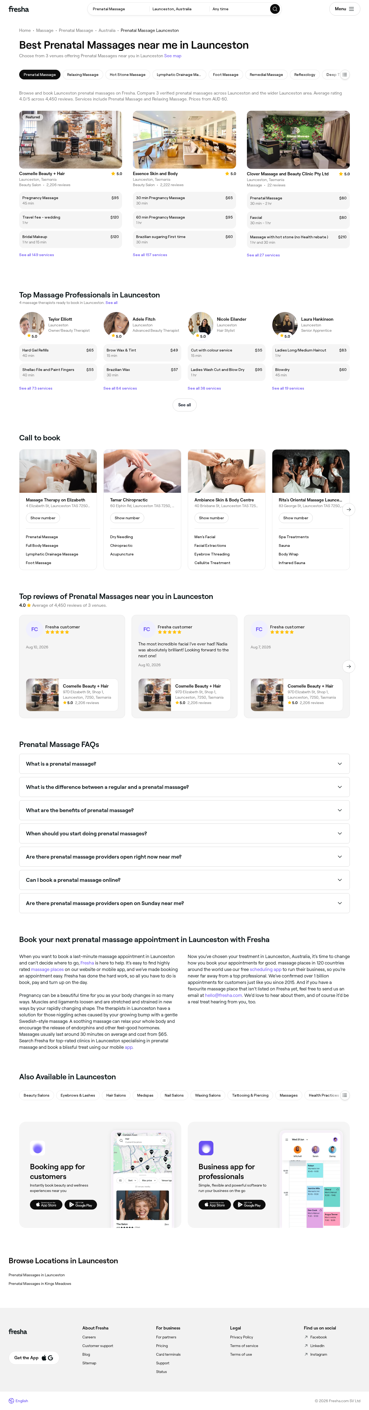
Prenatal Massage (76, 30)
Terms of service (244, 1346)
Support (162, 1363)
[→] (348, 509)
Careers (89, 1337)
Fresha (87, 962)
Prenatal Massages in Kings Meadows (40, 1283)
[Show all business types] (345, 1095)
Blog (86, 1354)
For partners (166, 1337)
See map (173, 55)
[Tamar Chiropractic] (142, 510)
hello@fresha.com (223, 995)
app (128, 1047)
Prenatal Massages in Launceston (37, 1275)
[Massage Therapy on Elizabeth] (58, 510)
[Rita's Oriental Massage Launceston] (311, 510)
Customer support (97, 1346)
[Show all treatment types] (345, 74)
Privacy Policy (241, 1337)
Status (161, 1371)
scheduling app (265, 969)
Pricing (162, 1346)
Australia (107, 30)
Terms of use (241, 1354)
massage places (47, 969)
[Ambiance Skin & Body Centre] (226, 510)
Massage (44, 30)
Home (25, 30)
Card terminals (168, 1354)
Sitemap (89, 1363)
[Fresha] (19, 8)
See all (184, 405)
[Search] (275, 9)
